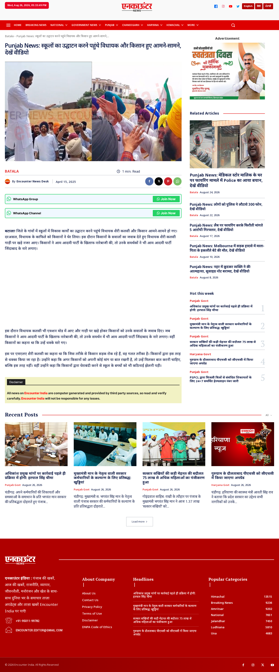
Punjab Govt (199, 300)
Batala (9, 36)
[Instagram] (223, 6)
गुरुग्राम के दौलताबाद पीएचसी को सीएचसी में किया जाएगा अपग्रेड (221, 361)
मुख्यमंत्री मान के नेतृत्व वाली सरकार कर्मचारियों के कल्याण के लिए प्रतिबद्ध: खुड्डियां (221, 326)
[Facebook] (216, 6)
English (248, 6)
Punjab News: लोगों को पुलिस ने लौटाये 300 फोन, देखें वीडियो (226, 206)
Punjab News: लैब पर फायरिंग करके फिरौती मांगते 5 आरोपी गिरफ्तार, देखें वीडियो (226, 227)
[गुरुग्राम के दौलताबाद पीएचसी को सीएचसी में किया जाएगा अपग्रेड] (242, 444)
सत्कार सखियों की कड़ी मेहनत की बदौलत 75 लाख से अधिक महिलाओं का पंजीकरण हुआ (223, 343)
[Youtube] (272, 665)
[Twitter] (238, 6)
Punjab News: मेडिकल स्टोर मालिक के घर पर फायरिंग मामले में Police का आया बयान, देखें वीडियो (226, 180)
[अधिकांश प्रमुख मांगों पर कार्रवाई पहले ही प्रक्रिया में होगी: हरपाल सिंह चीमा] (36, 444)
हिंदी (259, 6)
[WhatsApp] (177, 181)
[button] (233, 25)
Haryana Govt (200, 354)
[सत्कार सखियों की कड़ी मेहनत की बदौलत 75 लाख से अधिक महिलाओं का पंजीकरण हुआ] (174, 444)
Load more (138, 521)
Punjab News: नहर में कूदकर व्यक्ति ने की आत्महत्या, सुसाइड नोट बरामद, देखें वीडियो (220, 268)
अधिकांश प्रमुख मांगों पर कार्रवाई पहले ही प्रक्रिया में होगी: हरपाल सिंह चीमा (221, 308)
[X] (159, 181)
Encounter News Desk (33, 181)
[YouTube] (230, 6)
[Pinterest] (168, 181)
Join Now (168, 199)
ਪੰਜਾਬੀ (268, 6)
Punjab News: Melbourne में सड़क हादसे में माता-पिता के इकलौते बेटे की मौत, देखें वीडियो (227, 248)
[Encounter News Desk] (8, 181)
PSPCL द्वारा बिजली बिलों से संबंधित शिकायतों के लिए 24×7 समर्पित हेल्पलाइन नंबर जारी (221, 379)
